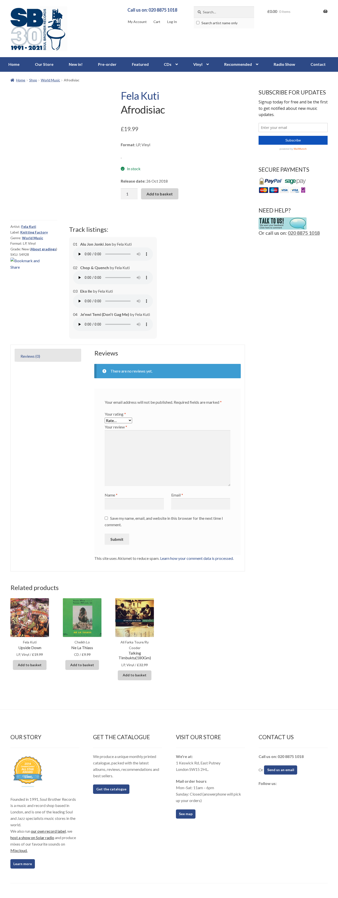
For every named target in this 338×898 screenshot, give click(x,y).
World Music (50, 80)
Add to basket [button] (30, 665)
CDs (167, 64)
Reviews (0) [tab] (30, 356)
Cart (156, 22)
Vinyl (197, 64)
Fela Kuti (140, 96)
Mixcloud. (18, 850)
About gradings (43, 249)
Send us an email (280, 770)
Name (111, 495)
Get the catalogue (111, 789)
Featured (140, 64)
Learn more (22, 864)
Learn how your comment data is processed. (197, 558)
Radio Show (284, 64)
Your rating (115, 414)
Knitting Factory (34, 232)
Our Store (44, 64)
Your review (116, 427)
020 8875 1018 (304, 233)
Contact (318, 64)
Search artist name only (219, 23)
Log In (172, 22)
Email (177, 495)
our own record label (48, 831)
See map (186, 814)
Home (14, 64)
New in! (76, 64)
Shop (33, 80)
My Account (137, 22)
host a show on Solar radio (32, 837)
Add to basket (159, 193)
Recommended (238, 64)
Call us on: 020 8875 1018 (152, 10)
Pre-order (107, 64)
